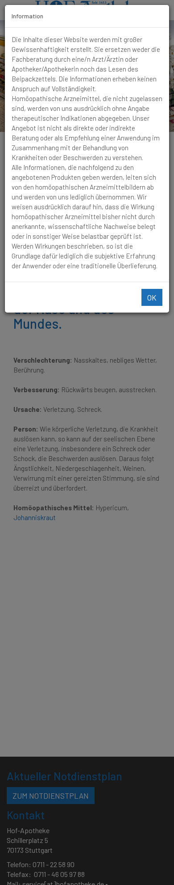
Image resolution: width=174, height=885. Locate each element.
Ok (152, 297)
